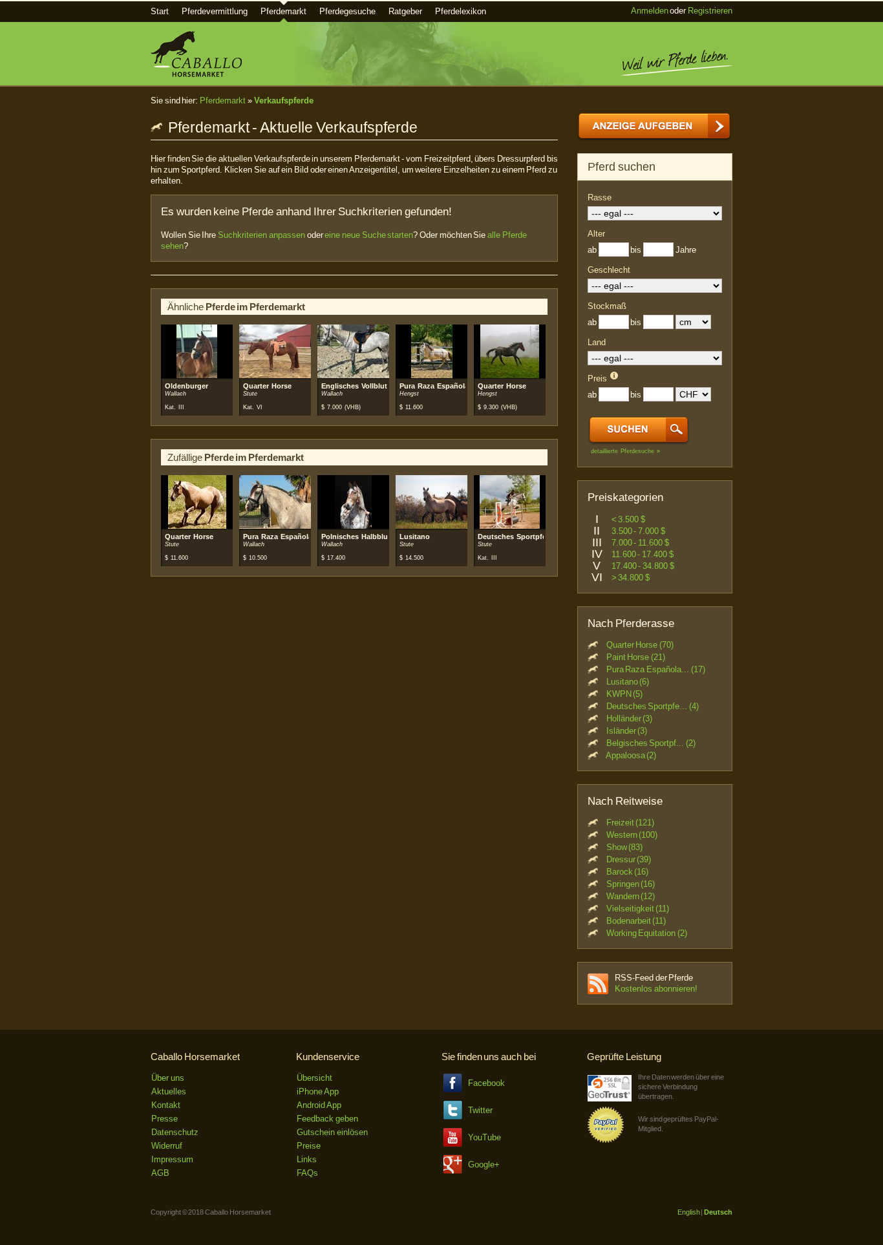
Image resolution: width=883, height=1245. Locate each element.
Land (597, 342)
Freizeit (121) (630, 822)
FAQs (307, 1173)
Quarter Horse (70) (640, 645)
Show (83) (624, 847)
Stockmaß (607, 306)
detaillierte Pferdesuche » (625, 451)
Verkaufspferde (284, 100)
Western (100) (632, 835)
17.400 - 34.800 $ (643, 566)
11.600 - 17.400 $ (643, 554)
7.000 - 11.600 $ (640, 543)
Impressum (172, 1159)
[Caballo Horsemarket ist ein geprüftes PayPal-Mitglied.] (606, 1140)
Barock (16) (627, 872)
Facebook (486, 1083)
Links (307, 1159)
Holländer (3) (629, 718)
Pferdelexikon (460, 11)
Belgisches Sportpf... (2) (651, 743)
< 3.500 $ (628, 519)
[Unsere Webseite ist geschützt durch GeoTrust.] (610, 1098)
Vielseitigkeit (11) (638, 908)
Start (160, 11)
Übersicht (314, 1078)
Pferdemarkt (283, 11)
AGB (160, 1173)
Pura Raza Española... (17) (655, 669)
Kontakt (165, 1105)
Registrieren (710, 11)
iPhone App (318, 1091)
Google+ (484, 1164)
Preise (309, 1146)
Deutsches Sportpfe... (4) (652, 706)
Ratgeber (405, 11)
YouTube (484, 1137)
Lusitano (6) (628, 681)
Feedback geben (327, 1118)
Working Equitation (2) (646, 933)
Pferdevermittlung (215, 11)
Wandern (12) (630, 896)
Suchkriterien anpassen (261, 235)
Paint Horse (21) (635, 657)
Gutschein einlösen (332, 1132)
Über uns (167, 1078)
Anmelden (649, 11)
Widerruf (166, 1146)
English (688, 1212)
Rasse (600, 197)
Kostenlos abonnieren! (656, 989)
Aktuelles (168, 1091)
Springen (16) (630, 884)
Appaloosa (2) (631, 755)
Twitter (480, 1110)
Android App (319, 1105)
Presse (164, 1118)
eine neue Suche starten (368, 235)
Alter (596, 234)
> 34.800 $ (631, 577)
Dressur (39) (629, 859)
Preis (597, 378)
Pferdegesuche (347, 11)
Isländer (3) (627, 731)
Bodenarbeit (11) (636, 921)
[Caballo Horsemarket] (196, 74)
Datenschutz (174, 1132)
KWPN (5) (624, 694)
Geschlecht (609, 270)
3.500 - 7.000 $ (638, 531)
